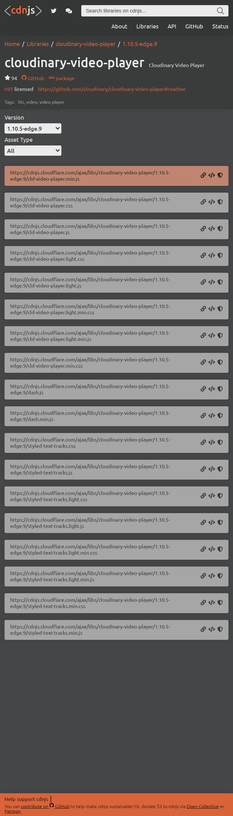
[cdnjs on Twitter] (54, 11)
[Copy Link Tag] (211, 202)
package (64, 78)
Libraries (147, 26)
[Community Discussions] (69, 11)
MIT (9, 89)
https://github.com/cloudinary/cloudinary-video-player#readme (112, 89)
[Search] (220, 10)
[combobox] (33, 128)
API (172, 26)
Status (220, 26)
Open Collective (203, 806)
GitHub (194, 26)
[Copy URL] (203, 175)
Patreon (12, 811)
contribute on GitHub (45, 806)
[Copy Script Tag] (211, 175)
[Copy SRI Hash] (220, 175)
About (119, 26)
